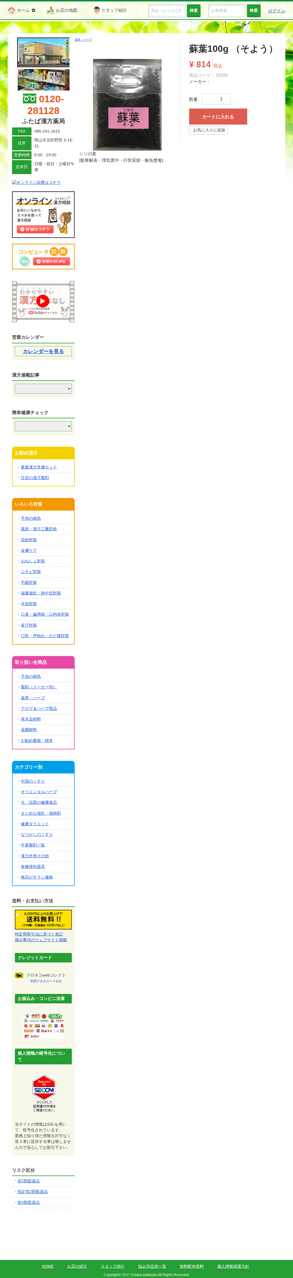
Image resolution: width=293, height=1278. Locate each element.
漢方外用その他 (35, 856)
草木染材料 (31, 719)
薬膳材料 (29, 730)
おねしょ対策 (33, 561)
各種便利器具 (33, 867)
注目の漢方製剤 (35, 478)
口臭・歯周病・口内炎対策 (45, 614)
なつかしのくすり (37, 834)
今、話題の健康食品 (39, 802)
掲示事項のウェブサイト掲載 (41, 940)
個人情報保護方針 (233, 1266)
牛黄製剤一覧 (33, 845)
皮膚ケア (29, 550)
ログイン (276, 10)
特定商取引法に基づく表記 (39, 934)
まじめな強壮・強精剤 (41, 813)
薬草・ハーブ (83, 39)
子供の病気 (31, 518)
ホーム (23, 10)
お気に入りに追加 (209, 130)
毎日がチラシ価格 (37, 877)
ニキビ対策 (31, 572)
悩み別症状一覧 (152, 1266)
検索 (254, 10)
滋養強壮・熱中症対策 (41, 593)
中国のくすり (33, 781)
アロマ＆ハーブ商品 (39, 708)
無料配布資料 (192, 1266)
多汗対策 (29, 625)
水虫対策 (29, 604)
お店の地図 (66, 10)
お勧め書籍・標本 (37, 741)
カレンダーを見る (43, 351)
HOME (48, 1266)
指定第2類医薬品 (32, 1192)
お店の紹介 (77, 1266)
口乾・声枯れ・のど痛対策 (45, 636)
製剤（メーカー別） (39, 687)
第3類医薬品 (28, 1202)
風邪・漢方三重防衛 (39, 529)
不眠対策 (29, 582)
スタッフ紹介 (114, 10)
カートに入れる (218, 116)
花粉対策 (29, 540)
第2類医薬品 (28, 1181)
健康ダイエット (35, 824)
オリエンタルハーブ (39, 792)
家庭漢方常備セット (39, 467)
